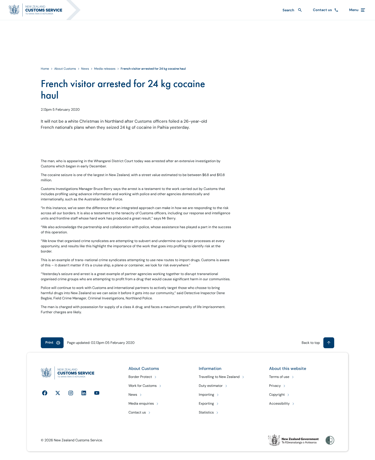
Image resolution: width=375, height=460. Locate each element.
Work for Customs (142, 385)
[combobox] (292, 10)
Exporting (206, 403)
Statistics (206, 412)
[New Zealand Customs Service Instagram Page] (71, 393)
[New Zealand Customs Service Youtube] (97, 393)
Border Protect (140, 376)
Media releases (104, 69)
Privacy (275, 385)
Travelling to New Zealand (219, 376)
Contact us (137, 412)
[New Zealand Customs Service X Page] (58, 393)
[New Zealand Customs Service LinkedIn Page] (84, 393)
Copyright (277, 394)
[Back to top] (328, 342)
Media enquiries (141, 403)
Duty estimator (211, 385)
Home (45, 69)
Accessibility (279, 403)
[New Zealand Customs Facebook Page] (45, 393)
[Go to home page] (47, 10)
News (85, 69)
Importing (206, 394)
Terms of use (279, 376)
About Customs (65, 69)
